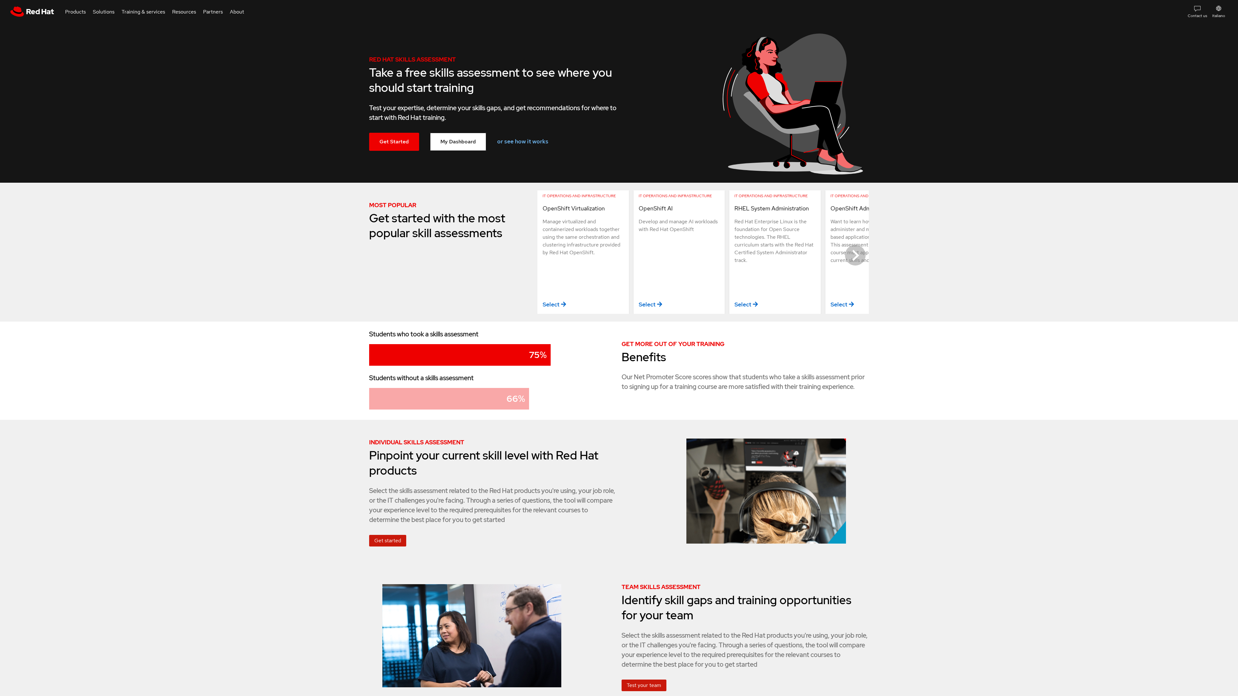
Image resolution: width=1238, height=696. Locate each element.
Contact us (1197, 15)
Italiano (1218, 15)
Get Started (394, 141)
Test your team (644, 685)
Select (551, 304)
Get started (387, 540)
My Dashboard (458, 141)
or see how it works (522, 141)
